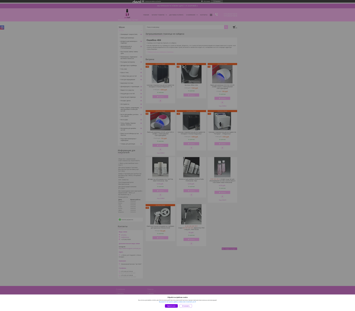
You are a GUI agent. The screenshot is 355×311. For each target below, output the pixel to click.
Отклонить (186, 306)
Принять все (171, 306)
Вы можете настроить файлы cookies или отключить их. (177, 302)
